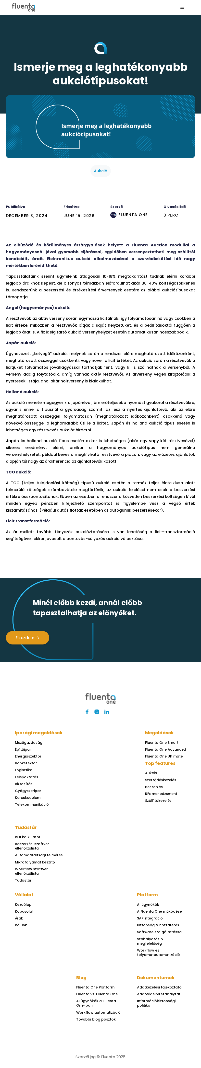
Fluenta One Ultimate (164, 756)
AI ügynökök (148, 904)
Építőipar (23, 749)
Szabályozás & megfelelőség (150, 941)
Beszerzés (154, 786)
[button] (182, 7)
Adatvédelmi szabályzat (158, 994)
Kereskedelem (27, 797)
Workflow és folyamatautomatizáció (158, 952)
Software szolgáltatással (160, 932)
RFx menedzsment (161, 793)
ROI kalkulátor (27, 837)
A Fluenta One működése (159, 911)
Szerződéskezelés (160, 780)
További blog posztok (96, 1019)
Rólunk (21, 925)
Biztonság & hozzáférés (158, 925)
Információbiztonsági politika (156, 1003)
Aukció (151, 772)
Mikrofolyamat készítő (35, 862)
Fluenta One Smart (161, 742)
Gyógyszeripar (28, 790)
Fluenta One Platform (95, 987)
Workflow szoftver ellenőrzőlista (31, 871)
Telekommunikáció (32, 804)
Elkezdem (27, 638)
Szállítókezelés (158, 800)
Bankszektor (26, 763)
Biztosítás (24, 783)
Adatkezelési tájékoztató (159, 987)
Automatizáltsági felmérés (39, 855)
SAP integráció (150, 918)
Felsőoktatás (26, 777)
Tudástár (23, 880)
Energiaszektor (28, 756)
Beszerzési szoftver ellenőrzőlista (32, 846)
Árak (19, 918)
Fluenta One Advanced (165, 749)
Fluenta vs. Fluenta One (97, 994)
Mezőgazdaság (28, 742)
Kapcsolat (24, 911)
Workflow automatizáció (98, 1012)
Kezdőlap (23, 904)
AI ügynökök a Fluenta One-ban (96, 1003)
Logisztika (23, 770)
